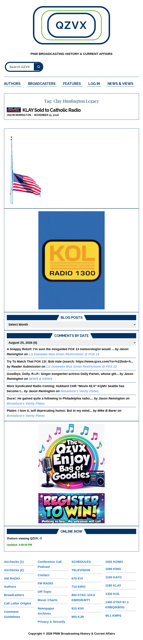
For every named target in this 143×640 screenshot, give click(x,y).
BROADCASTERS (41, 84)
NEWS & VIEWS (120, 84)
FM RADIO (45, 583)
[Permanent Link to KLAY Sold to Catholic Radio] (14, 109)
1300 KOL (112, 594)
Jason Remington (19, 115)
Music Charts (47, 600)
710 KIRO (78, 586)
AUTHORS (12, 84)
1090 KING (113, 569)
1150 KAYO (113, 577)
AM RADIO (12, 578)
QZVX (71, 25)
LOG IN (94, 84)
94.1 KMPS (113, 615)
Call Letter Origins (17, 603)
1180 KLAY (113, 585)
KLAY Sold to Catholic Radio (51, 110)
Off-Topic (44, 591)
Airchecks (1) (14, 561)
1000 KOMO (114, 561)
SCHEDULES (81, 561)
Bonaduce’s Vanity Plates (80, 391)
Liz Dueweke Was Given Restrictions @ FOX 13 (64, 354)
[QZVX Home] (71, 260)
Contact (43, 575)
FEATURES (72, 84)
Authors (10, 586)
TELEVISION (81, 570)
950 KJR (78, 617)
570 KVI (77, 578)
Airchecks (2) (14, 570)
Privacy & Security (51, 621)
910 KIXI (78, 608)
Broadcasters (14, 595)
